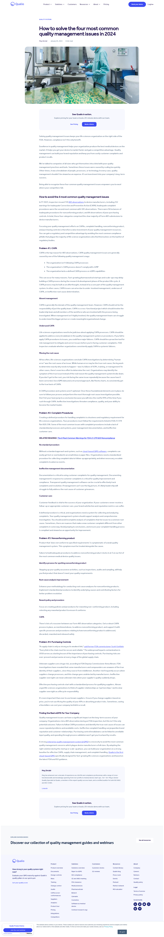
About (95, 4)
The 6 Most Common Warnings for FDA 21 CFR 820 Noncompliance (86, 438)
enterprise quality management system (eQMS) (67, 742)
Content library (118, 868)
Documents (55, 871)
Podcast (115, 882)
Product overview (57, 868)
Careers (136, 871)
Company (137, 868)
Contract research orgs (79, 910)
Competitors (55, 917)
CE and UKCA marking (79, 879)
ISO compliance (77, 875)
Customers (72, 4)
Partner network (118, 886)
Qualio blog (117, 871)
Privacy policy (138, 895)
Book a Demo (89, 124)
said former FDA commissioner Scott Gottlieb (104, 646)
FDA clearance (76, 882)
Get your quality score (20, 883)
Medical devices (77, 886)
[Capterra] (140, 908)
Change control (56, 886)
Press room (117, 875)
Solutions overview (78, 868)
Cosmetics (75, 900)
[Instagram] (149, 904)
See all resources (145, 840)
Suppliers (54, 899)
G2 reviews (96, 871)
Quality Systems (45, 19)
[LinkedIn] (135, 904)
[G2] (135, 908)
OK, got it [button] (122, 932)
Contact (136, 879)
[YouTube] (144, 904)
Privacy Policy (108, 927)
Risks (52, 879)
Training (53, 882)
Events (115, 879)
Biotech (74, 893)
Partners (136, 875)
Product (46, 4)
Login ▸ (150, 4)
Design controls (56, 875)
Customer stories (98, 868)
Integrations (55, 913)
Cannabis (75, 896)
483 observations (76, 202)
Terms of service (139, 891)
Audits (53, 889)
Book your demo (137, 4)
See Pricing (74, 124)
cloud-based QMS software (95, 451)
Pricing (106, 4)
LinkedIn (45, 788)
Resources (84, 4)
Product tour (55, 906)
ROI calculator (117, 889)
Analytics (54, 903)
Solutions (58, 4)
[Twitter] (140, 904)
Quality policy (138, 882)
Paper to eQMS (77, 871)
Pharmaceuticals (77, 889)
